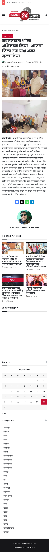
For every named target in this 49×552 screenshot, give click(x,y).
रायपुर (5, 512)
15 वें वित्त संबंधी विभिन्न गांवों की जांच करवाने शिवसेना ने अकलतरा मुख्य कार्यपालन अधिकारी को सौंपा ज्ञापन (36, 261)
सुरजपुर (6, 532)
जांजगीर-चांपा (8, 460)
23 (44, 396)
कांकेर (5, 436)
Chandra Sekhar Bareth (13, 62)
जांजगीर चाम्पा (14, 30)
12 (18, 391)
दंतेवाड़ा (6, 472)
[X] (22, 202)
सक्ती (5, 516)
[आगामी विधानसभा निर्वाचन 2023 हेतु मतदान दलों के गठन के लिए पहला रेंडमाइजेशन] (13, 248)
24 (5, 402)
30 (44, 402)
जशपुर (6, 452)
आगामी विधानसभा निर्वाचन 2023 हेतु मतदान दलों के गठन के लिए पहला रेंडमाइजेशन (12, 260)
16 (44, 391)
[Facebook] (17, 202)
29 (37, 402)
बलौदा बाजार (8, 496)
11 (11, 391)
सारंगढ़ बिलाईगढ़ (9, 528)
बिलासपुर (6, 500)
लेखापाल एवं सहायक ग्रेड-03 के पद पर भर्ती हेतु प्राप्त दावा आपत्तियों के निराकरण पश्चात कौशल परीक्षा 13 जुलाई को (12, 293)
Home (6, 30)
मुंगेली (5, 504)
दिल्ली (5, 476)
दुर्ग (4, 480)
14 (31, 391)
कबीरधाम (6, 432)
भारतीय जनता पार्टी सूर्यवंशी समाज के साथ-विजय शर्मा (35, 290)
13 (24, 391)
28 (31, 402)
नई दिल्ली (7, 488)
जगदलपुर (7, 448)
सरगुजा (6, 524)
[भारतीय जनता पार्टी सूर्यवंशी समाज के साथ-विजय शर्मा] (36, 280)
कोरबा (5, 440)
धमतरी (6, 484)
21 (31, 396)
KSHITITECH (30, 547)
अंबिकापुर (7, 428)
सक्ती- (6, 520)
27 (24, 402)
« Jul (4, 414)
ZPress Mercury (29, 543)
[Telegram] (32, 202)
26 (18, 402)
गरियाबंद (6, 444)
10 (5, 391)
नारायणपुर (7, 492)
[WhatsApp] (27, 202)
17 (5, 396)
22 (37, 396)
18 (12, 396)
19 (18, 396)
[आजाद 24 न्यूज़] (24, 14)
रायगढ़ (6, 508)
